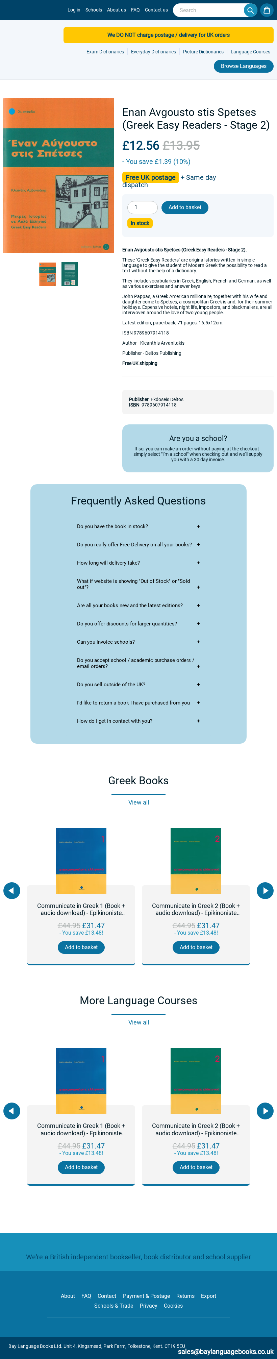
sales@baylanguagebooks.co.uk (226, 1352)
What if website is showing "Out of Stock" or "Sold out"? (133, 584)
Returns (185, 1296)
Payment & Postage (146, 1296)
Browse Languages (244, 66)
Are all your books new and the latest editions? (130, 605)
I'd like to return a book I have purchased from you (133, 703)
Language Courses (250, 51)
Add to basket (81, 947)
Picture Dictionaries (203, 51)
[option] (81, 897)
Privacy (148, 1306)
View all (138, 802)
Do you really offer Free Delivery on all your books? (134, 545)
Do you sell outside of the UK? (111, 685)
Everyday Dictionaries (153, 51)
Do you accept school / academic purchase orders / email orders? (135, 663)
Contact (107, 1296)
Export (208, 1296)
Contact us (156, 10)
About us (116, 10)
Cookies (173, 1306)
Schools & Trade (113, 1306)
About (68, 1296)
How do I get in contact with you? (114, 721)
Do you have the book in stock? (112, 526)
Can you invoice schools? (106, 642)
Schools (93, 10)
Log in (74, 10)
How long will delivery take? (108, 563)
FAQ (135, 10)
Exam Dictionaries (105, 51)
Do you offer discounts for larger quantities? (127, 624)
